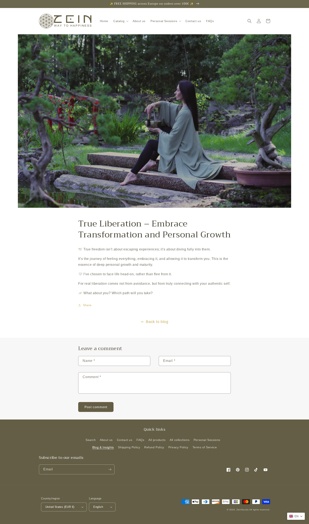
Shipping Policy (129, 447)
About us (106, 440)
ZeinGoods (242, 509)
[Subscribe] (109, 469)
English (98, 506)
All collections (179, 440)
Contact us (124, 440)
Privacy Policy (178, 447)
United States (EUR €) (59, 506)
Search (91, 440)
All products (156, 440)
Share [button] (87, 305)
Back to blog (157, 322)
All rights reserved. (259, 509)
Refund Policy (154, 447)
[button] (120, 21)
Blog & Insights (103, 447)
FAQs (140, 440)
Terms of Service (205, 447)
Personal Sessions (207, 440)
